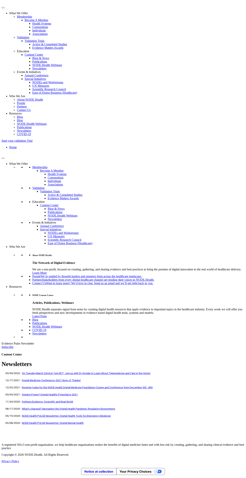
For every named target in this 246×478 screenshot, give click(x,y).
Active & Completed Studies (49, 44)
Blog (20, 116)
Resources (15, 286)
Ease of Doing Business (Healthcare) (54, 92)
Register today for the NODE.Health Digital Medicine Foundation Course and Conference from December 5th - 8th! (87, 387)
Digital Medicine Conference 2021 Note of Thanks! (51, 380)
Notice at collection (98, 471)
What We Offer (18, 163)
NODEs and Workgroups (47, 82)
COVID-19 (24, 134)
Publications (39, 61)
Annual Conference (36, 75)
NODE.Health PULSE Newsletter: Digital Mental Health (53, 422)
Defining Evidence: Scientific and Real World (47, 401)
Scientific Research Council (49, 89)
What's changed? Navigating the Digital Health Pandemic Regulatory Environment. (69, 408)
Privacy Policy (10, 461)
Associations (40, 34)
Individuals (39, 30)
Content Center (34, 54)
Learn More (39, 272)
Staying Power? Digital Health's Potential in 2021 (50, 394)
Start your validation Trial (17, 140)
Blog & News (40, 58)
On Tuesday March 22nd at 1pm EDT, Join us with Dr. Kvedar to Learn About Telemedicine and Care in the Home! (86, 373)
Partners (22, 106)
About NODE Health (30, 99)
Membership (24, 16)
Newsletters (39, 68)
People (21, 103)
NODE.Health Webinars (47, 65)
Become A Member (36, 20)
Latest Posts (39, 316)
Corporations (40, 27)
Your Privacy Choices (135, 471)
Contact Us (24, 110)
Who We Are (17, 246)
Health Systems (41, 23)
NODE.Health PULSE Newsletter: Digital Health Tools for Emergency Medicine (66, 415)
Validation (23, 37)
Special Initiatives (35, 78)
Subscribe (7, 347)
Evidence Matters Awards (47, 47)
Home (13, 147)
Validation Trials (34, 40)
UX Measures (40, 85)
